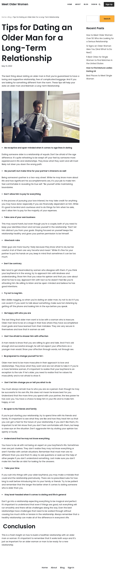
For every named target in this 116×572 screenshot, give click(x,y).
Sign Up (109, 4)
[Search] (99, 4)
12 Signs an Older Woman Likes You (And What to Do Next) (99, 49)
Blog (86, 4)
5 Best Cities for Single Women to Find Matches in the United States (99, 60)
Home (69, 4)
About (78, 4)
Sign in (94, 4)
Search (107, 18)
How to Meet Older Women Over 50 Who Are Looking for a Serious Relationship (100, 38)
